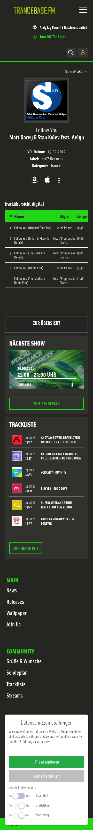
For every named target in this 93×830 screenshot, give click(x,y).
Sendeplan (17, 672)
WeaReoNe (80, 71)
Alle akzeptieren (46, 761)
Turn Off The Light (53, 36)
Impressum (30, 749)
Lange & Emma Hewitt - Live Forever (58, 521)
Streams (14, 695)
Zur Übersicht (46, 323)
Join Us (13, 624)
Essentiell (42, 795)
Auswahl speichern (46, 775)
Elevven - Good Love (54, 488)
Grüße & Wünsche (24, 661)
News (11, 590)
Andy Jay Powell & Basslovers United (63, 27)
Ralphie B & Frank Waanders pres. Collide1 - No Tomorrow (61, 456)
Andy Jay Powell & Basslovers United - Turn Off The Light (61, 439)
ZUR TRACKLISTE (25, 548)
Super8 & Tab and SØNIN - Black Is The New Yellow (57, 504)
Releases (15, 601)
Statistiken (43, 805)
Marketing (42, 814)
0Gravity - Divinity (53, 472)
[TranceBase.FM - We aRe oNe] (35, 17)
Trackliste (16, 684)
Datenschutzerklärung (55, 749)
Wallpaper (16, 612)
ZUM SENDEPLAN (46, 403)
